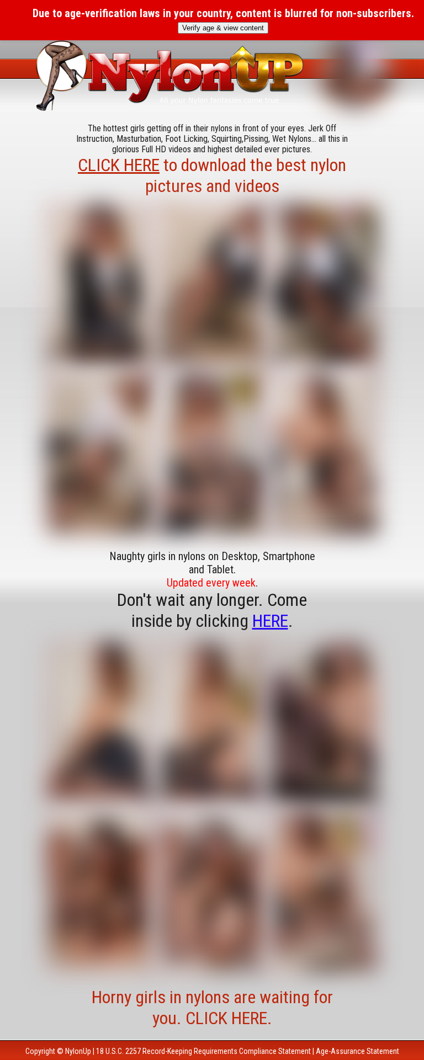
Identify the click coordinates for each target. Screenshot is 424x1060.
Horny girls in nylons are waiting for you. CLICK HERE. (212, 1008)
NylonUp (78, 1051)
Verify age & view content (223, 28)
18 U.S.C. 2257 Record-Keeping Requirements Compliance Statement (203, 1051)
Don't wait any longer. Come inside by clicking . (212, 610)
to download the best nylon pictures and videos (212, 175)
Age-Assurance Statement (357, 1051)
